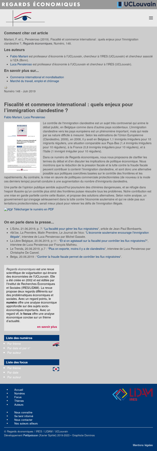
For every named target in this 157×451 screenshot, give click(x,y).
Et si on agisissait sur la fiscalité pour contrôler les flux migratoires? (103, 241)
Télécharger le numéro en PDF (33, 209)
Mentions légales (143, 445)
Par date (12, 372)
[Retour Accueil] (40, 18)
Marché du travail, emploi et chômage (34, 81)
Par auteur (14, 352)
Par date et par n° (18, 348)
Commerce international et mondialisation (37, 77)
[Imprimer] (5, 87)
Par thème (14, 343)
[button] (151, 18)
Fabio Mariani (19, 56)
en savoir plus (47, 327)
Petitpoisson (30, 435)
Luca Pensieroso (21, 64)
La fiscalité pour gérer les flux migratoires (71, 229)
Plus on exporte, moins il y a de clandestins (77, 249)
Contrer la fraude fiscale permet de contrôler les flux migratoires (78, 257)
